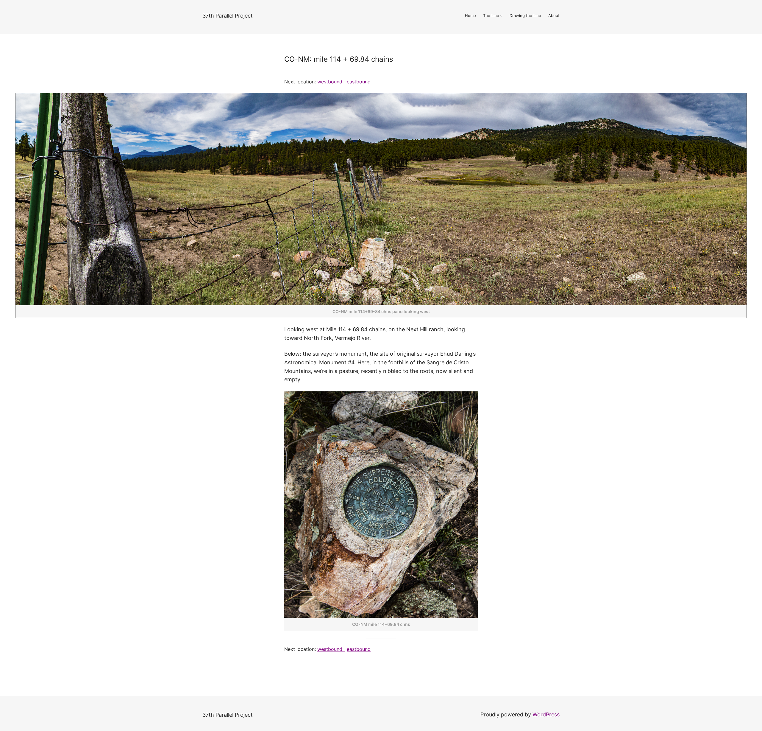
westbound (331, 82)
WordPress (546, 714)
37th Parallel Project (227, 16)
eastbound (359, 82)
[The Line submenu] (501, 16)
